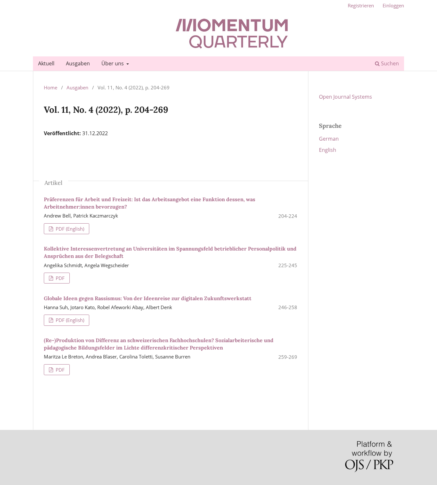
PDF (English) (69, 229)
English (327, 149)
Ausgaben (78, 63)
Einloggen (393, 5)
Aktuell (46, 63)
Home (50, 87)
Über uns (113, 63)
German (329, 138)
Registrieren (361, 5)
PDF (59, 278)
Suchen (389, 63)
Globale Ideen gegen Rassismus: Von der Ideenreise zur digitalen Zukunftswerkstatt (147, 298)
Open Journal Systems (345, 96)
